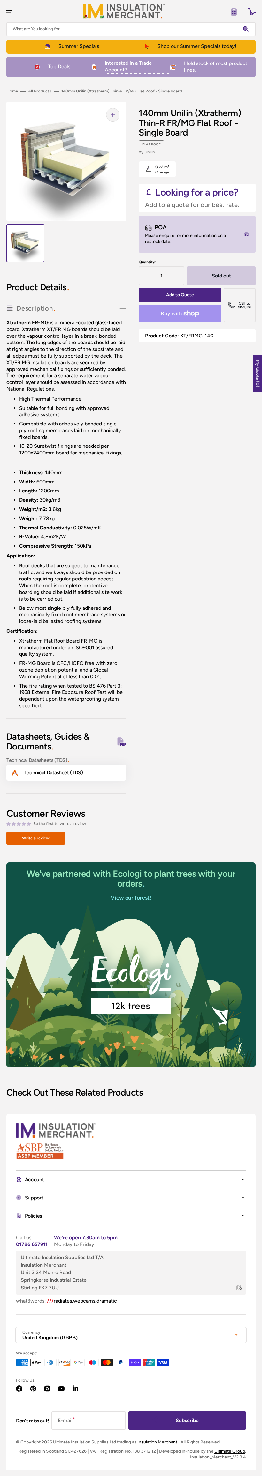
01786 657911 (32, 1244)
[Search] (247, 29)
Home (12, 91)
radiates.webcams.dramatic (82, 1301)
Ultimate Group (229, 1451)
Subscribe (187, 1420)
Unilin (149, 152)
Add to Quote (180, 295)
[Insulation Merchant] (123, 11)
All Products (39, 91)
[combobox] (131, 29)
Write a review (36, 838)
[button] (9, 11)
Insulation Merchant (157, 1442)
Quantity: (147, 262)
